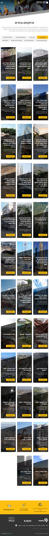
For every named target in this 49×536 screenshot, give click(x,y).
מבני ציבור (32, 37)
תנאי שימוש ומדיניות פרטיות (43, 528)
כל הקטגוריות (42, 37)
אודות (47, 525)
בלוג (27, 525)
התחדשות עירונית (29, 40)
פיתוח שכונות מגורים (41, 40)
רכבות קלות (5, 40)
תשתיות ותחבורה (7, 37)
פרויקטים (43, 525)
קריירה (24, 525)
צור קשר (20, 525)
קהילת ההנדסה (31, 525)
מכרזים (39, 525)
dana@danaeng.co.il (9, 509)
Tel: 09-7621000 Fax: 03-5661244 (24, 509)
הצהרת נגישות (35, 528)
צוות (36, 525)
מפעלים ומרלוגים (20, 37)
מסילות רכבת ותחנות (16, 40)
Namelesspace (9, 533)
